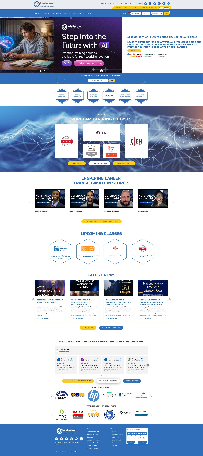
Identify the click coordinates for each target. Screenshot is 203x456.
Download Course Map (124, 163)
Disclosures (114, 445)
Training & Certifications (93, 440)
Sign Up (112, 80)
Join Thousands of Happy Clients (78, 381)
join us (142, 442)
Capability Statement (92, 448)
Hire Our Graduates (116, 440)
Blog (112, 428)
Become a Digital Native (111, 327)
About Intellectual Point (93, 431)
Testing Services (115, 442)
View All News (88, 327)
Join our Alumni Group (108, 381)
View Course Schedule (99, 163)
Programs (37, 13)
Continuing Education (59, 13)
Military (46, 13)
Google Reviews (132, 381)
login (124, 13)
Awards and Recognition (93, 442)
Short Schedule (136, 13)
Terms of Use (72, 451)
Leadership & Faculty (92, 434)
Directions (113, 431)
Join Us (166, 7)
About (89, 13)
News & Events (115, 437)
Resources (81, 13)
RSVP (160, 7)
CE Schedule (146, 13)
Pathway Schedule (157, 13)
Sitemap (57, 451)
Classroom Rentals (92, 445)
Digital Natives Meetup (117, 434)
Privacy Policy (64, 451)
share (46, 318)
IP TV (126, 3)
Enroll (167, 13)
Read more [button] (60, 371)
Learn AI (134, 50)
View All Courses (77, 163)
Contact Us (118, 3)
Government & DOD (136, 3)
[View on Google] (58, 359)
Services (72, 13)
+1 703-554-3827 (106, 3)
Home (88, 428)
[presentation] (30, 203)
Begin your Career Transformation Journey (101, 221)
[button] (41, 71)
